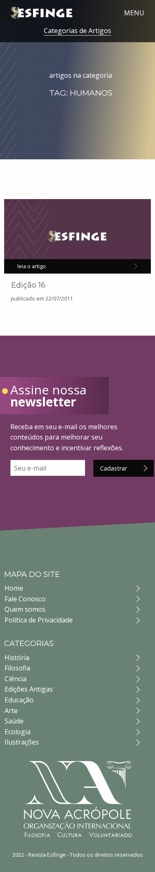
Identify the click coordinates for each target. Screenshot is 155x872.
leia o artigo (31, 266)
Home (14, 588)
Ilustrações (22, 742)
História (17, 657)
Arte (11, 710)
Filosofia (17, 668)
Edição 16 (28, 285)
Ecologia (18, 731)
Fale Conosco (25, 598)
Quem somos (25, 609)
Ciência (15, 678)
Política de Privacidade (39, 620)
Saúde (14, 720)
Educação (19, 699)
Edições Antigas (29, 689)
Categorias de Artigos (77, 30)
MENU (134, 13)
